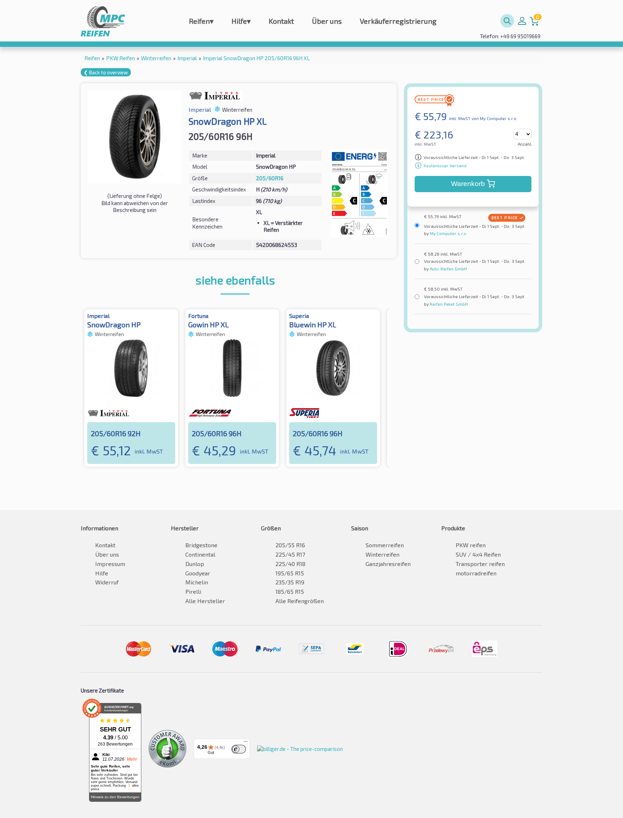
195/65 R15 (289, 573)
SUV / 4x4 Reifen (478, 554)
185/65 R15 (289, 591)
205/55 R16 (290, 544)
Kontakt (281, 21)
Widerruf (107, 582)
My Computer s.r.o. (448, 233)
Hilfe (241, 21)
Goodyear (197, 573)
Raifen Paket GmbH (448, 303)
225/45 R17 (290, 554)
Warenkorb (468, 183)
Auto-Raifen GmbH (448, 268)
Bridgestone (201, 544)
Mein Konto (522, 21)
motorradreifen (476, 573)
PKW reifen (471, 544)
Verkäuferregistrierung (398, 21)
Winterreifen (382, 554)
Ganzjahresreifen (388, 563)
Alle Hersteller (205, 600)
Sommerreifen (385, 544)
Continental (200, 554)
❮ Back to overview (106, 72)
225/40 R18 (290, 563)
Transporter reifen (480, 563)
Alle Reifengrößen (299, 600)
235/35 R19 (289, 582)
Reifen (201, 21)
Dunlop (194, 563)
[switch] (238, 749)
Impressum (110, 563)
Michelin (196, 582)
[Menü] (245, 743)
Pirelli (193, 591)
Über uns (327, 21)
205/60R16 (269, 178)
